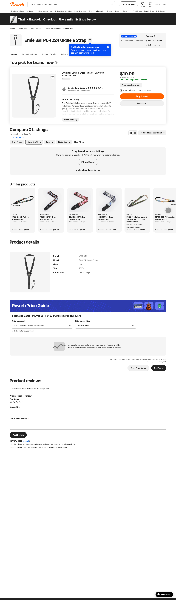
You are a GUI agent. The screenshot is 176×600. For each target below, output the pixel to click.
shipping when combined (134, 80)
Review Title (15, 407)
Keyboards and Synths (63, 11)
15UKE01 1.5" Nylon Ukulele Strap (105, 218)
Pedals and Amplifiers (44, 11)
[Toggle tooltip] (56, 62)
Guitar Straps (84, 272)
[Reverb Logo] (17, 4)
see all (26, 441)
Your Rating (14, 399)
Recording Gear (80, 11)
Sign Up (157, 4)
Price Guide (66, 54)
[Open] (70, 325)
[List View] (135, 133)
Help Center (160, 11)
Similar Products (29, 54)
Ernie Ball (83, 256)
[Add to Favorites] (90, 40)
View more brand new (131, 85)
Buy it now (142, 96)
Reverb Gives (149, 11)
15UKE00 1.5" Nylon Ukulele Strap (48, 218)
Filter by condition (82, 321)
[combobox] (40, 326)
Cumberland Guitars (77, 88)
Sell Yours (158, 368)
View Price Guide (138, 368)
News (117, 11)
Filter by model (18, 321)
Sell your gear (128, 4)
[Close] (108, 46)
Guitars (30, 11)
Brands (109, 11)
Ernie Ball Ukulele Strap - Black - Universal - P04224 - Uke (84, 74)
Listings (13, 54)
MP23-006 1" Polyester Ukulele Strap (21, 218)
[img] (92, 88)
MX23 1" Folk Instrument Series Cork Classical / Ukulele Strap (136, 219)
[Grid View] (131, 133)
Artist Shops (137, 11)
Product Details (49, 54)
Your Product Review (18, 418)
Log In (164, 4)
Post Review (18, 435)
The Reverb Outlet (17, 11)
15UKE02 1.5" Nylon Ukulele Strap (77, 218)
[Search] (112, 4)
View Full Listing (70, 119)
